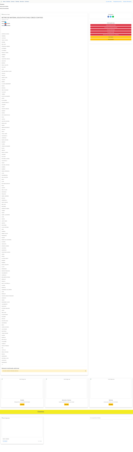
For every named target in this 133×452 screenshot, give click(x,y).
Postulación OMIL (110, 32)
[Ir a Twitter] (5, 22)
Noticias (8, 1)
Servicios (22, 1)
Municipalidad (111, 39)
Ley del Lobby (109, 1)
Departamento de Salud (111, 25)
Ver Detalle (5, 441)
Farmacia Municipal (111, 29)
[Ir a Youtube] (5, 23)
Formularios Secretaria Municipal (110, 27)
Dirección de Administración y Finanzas (111, 34)
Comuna (12, 1)
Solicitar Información (127, 1)
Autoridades (110, 37)
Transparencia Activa (117, 1)
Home (4, 1)
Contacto (27, 1)
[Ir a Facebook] (5, 25)
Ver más (22, 404)
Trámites (17, 1)
